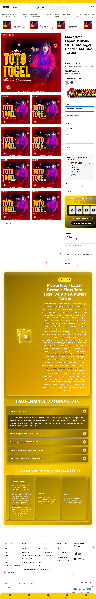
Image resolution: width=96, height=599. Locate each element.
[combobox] (53, 7)
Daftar (48, 597)
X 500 (69, 141)
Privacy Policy (44, 566)
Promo (10, 597)
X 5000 (69, 128)
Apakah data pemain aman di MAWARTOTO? (26, 434)
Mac (6, 548)
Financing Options (28, 562)
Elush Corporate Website (65, 561)
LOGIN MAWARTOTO (9, 17)
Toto (6, 569)
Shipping (76, 66)
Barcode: (79, 57)
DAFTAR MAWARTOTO (32, 17)
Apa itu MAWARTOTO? (18, 411)
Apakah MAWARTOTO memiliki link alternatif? (27, 450)
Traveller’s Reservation (30, 569)
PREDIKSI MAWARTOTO (70, 14)
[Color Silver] (76, 82)
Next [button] (93, 2)
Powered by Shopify (85, 592)
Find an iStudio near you (63, 553)
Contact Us (43, 559)
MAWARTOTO (6, 14)
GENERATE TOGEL (83, 223)
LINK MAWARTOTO (35, 14)
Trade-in (25, 566)
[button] (6, 14)
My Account (43, 548)
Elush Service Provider (29, 559)
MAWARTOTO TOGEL (87, 14)
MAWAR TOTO (54, 17)
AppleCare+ (26, 548)
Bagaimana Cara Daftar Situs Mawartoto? (25, 458)
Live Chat (86, 597)
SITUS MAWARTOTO (20, 14)
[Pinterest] (72, 264)
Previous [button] (2, 2)
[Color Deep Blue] (71, 82)
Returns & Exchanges (46, 555)
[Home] (6, 7)
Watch (7, 559)
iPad (6, 552)
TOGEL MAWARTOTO (52, 14)
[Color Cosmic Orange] (67, 83)
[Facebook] (66, 264)
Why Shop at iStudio (63, 557)
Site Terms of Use (45, 569)
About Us (60, 548)
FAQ (40, 562)
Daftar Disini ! (69, 1)
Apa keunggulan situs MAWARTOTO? (24, 442)
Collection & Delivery (46, 552)
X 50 (68, 147)
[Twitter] (69, 264)
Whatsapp (67, 597)
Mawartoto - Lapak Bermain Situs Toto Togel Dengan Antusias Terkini (48, 1)
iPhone (7, 555)
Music (7, 562)
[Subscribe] (34, 588)
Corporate (25, 552)
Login (29, 597)
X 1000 (69, 135)
